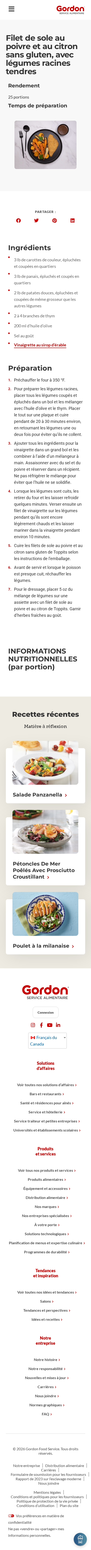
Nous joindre (45, 1396)
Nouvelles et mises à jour (45, 1377)
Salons (45, 1301)
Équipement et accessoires (45, 1188)
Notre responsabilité (45, 1368)
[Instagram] (33, 1025)
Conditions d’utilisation (35, 1505)
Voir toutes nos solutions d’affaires (45, 1084)
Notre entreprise (26, 1465)
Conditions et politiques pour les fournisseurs (47, 1496)
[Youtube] (49, 1025)
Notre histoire (45, 1359)
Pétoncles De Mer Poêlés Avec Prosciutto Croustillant (44, 870)
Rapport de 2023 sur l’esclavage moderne (48, 1479)
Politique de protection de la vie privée (47, 1501)
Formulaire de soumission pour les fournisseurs (48, 1474)
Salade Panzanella (38, 795)
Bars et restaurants (45, 1094)
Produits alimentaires (45, 1179)
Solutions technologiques (45, 1233)
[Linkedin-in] (58, 1025)
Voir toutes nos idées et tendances (45, 1292)
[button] (18, 220)
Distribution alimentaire (45, 1197)
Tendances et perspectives (45, 1310)
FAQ (45, 1414)
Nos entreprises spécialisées (45, 1215)
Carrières (46, 1386)
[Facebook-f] (41, 1025)
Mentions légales (47, 1492)
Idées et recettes (46, 1319)
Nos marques (45, 1206)
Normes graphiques (45, 1405)
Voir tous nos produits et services (45, 1170)
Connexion (46, 1012)
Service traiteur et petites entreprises (45, 1121)
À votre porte (45, 1224)
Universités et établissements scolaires (45, 1130)
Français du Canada (43, 1040)
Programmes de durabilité (45, 1252)
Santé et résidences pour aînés (45, 1103)
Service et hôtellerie (45, 1112)
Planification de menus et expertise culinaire (45, 1243)
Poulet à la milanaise (42, 946)
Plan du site (69, 1505)
